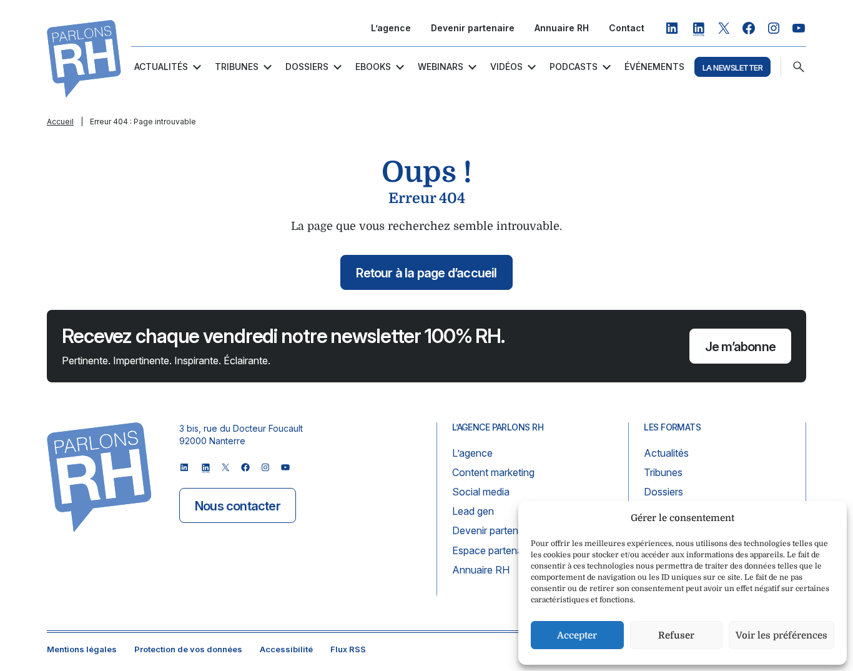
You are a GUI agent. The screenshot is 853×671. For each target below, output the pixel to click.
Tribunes (237, 66)
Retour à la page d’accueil (426, 273)
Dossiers (306, 66)
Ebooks (373, 66)
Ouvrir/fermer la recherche (798, 66)
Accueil (60, 121)
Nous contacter (237, 506)
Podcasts (574, 66)
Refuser (676, 635)
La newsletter (732, 67)
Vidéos (506, 66)
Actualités (161, 66)
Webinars (440, 66)
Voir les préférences (781, 635)
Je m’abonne (740, 346)
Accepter (577, 635)
